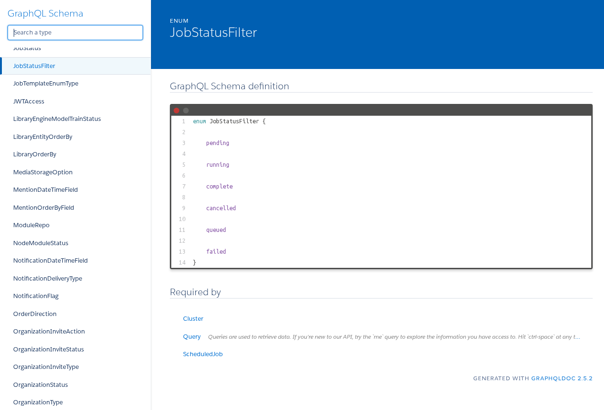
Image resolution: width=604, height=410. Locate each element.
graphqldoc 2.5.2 (562, 378)
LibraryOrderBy (34, 154)
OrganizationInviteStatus (48, 349)
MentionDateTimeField (45, 190)
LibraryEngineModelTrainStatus (57, 119)
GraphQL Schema (46, 13)
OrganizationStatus (40, 385)
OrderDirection (35, 314)
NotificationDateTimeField (50, 260)
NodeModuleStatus (40, 243)
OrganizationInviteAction (49, 331)
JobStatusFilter (34, 66)
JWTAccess (28, 101)
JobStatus (27, 48)
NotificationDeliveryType (47, 278)
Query (388, 337)
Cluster (193, 319)
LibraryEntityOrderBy (42, 137)
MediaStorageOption (43, 172)
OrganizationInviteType (46, 367)
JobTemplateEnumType (45, 83)
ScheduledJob (203, 354)
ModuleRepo (31, 225)
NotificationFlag (36, 296)
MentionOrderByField (43, 208)
